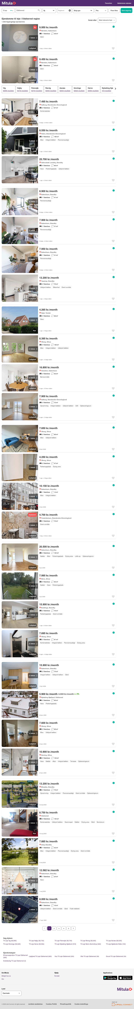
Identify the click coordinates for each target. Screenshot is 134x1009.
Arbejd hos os (6, 976)
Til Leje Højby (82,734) (36, 941)
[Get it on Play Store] (110, 978)
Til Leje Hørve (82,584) (36, 944)
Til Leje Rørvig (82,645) (88, 941)
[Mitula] (9, 3)
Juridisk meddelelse (35, 1004)
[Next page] (73, 928)
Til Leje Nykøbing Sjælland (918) (65, 944)
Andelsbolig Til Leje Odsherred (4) (14, 961)
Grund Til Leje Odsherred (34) (116, 956)
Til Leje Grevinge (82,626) (12, 944)
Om (3, 979)
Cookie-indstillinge (81, 1004)
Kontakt (56, 976)
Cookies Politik (51, 1004)
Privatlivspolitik (65, 1004)
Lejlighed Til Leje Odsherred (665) (40, 956)
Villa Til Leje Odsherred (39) (89, 956)
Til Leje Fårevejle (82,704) (63, 941)
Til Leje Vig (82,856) (10, 941)
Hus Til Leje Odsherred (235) (64, 956)
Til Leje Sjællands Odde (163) (116, 944)
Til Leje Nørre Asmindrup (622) (90, 944)
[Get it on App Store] (125, 978)
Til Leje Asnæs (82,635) (114, 941)
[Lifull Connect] (122, 1005)
